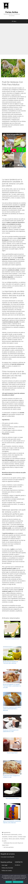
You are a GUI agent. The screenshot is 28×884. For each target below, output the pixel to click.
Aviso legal (4, 865)
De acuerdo (8, 881)
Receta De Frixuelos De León (12, 638)
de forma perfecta (9, 847)
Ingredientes (7, 832)
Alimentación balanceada (10, 834)
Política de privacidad (7, 868)
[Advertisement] (14, 38)
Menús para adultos (14, 838)
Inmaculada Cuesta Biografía (7, 857)
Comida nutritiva (12, 836)
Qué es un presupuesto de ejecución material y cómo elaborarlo (12, 822)
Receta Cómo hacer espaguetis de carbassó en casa (11, 776)
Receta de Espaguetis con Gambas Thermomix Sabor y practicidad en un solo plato (12, 686)
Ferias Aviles (11, 12)
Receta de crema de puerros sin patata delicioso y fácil (10, 730)
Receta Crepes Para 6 (12, 752)
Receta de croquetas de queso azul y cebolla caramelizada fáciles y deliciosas (12, 709)
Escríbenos (17, 865)
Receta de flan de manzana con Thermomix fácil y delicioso (10, 662)
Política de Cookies (7, 870)
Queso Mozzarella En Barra (12, 798)
